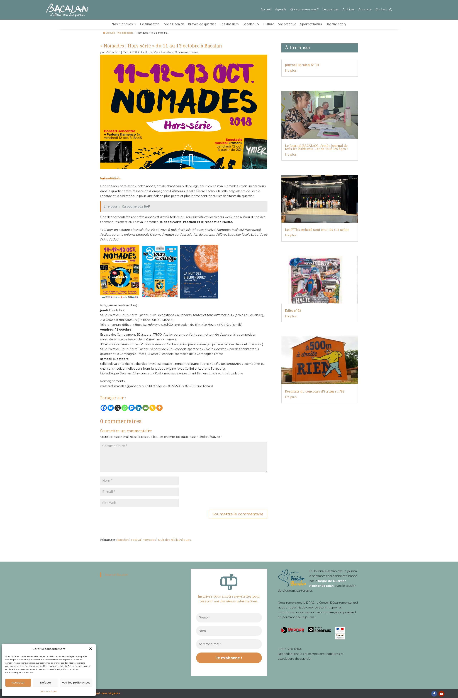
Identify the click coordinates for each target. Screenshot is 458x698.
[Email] (145, 408)
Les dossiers (229, 24)
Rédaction (113, 52)
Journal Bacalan (116, 574)
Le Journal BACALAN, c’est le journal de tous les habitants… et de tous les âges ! (316, 147)
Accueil (266, 9)
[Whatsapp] (124, 408)
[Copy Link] (152, 408)
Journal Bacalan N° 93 (302, 65)
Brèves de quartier (202, 24)
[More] (159, 408)
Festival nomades (143, 539)
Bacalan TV (251, 24)
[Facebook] (104, 408)
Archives (348, 9)
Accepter (18, 682)
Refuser (45, 682)
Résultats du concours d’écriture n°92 (314, 391)
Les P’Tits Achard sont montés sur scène (317, 229)
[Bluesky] (111, 408)
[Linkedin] (138, 408)
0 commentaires (186, 52)
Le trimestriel (150, 24)
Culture (268, 24)
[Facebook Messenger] (131, 408)
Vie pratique (287, 24)
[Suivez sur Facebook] (434, 694)
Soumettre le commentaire (238, 514)
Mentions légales (48, 691)
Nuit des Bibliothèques (174, 539)
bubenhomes (110, 178)
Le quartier (330, 9)
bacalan (123, 539)
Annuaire (365, 9)
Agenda (280, 9)
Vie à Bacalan (174, 24)
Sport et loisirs (311, 24)
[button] (90, 649)
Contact (381, 9)
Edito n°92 (293, 310)
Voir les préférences (76, 682)
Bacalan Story (336, 24)
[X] (117, 408)
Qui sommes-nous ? (304, 9)
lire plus (290, 70)
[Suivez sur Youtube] (441, 694)
